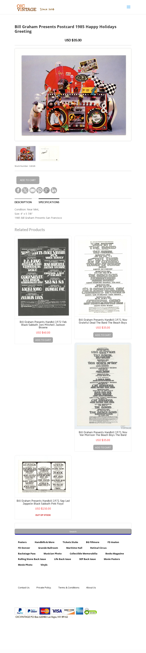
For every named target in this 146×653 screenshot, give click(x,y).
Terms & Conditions (68, 587)
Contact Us (24, 587)
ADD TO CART (43, 340)
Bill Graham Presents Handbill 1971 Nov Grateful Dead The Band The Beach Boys (103, 321)
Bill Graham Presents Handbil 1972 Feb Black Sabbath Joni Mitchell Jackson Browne (43, 324)
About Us (91, 587)
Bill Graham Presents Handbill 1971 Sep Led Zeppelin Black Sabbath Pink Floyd (43, 502)
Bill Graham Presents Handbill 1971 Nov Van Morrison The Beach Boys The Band (103, 433)
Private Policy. (43, 587)
